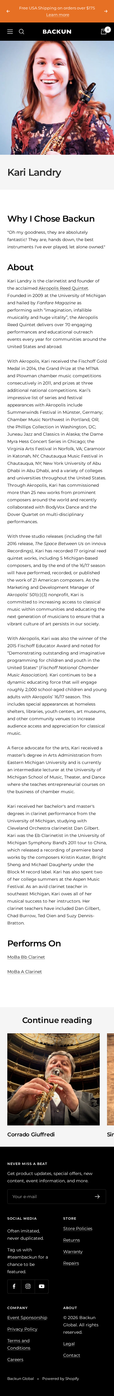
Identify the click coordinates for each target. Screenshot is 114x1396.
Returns (71, 1240)
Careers (15, 1359)
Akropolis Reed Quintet (63, 288)
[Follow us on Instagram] (28, 1286)
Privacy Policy (22, 1329)
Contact (71, 1355)
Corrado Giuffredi (31, 1134)
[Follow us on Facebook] (14, 1286)
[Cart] (104, 31)
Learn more (57, 14)
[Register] (97, 1196)
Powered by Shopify (60, 1378)
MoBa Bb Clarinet (26, 957)
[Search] (21, 31)
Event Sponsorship (27, 1317)
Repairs (71, 1263)
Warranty (73, 1251)
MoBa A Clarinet (24, 971)
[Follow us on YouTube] (41, 1286)
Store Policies (77, 1228)
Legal (69, 1343)
